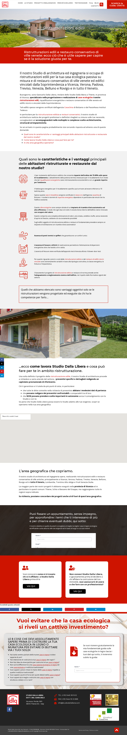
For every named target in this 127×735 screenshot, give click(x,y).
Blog (97, 3)
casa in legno (41, 660)
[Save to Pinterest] (74, 609)
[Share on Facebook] (9, 609)
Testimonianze (81, 3)
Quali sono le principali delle (62, 163)
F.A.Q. (91, 3)
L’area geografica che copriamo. (46, 471)
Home (20, 3)
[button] (101, 4)
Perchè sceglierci (65, 3)
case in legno (44, 654)
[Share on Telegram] (95, 609)
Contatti (95, 6)
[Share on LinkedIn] (52, 609)
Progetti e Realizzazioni (45, 3)
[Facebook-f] (9, 709)
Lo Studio (28, 3)
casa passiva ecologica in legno (45, 665)
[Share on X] (31, 609)
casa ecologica (19, 667)
